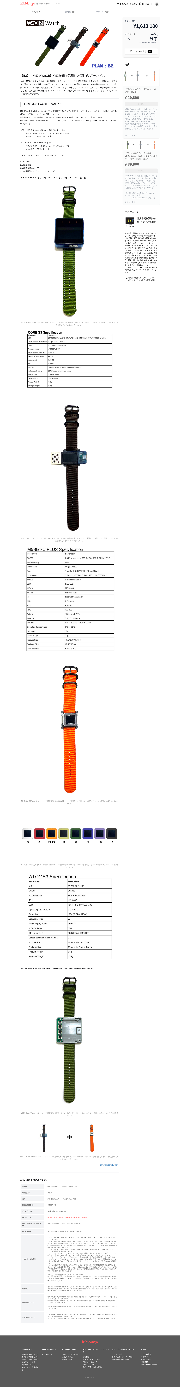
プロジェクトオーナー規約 (122, 1357)
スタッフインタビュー (91, 1359)
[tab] (69, 12)
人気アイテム (67, 1357)
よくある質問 (146, 1354)
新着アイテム (67, 1359)
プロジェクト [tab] (37, 12)
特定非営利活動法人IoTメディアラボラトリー (147, 221)
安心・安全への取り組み (92, 1367)
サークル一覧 (47, 1354)
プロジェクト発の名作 (70, 1354)
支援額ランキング (28, 1365)
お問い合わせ (146, 1359)
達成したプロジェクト (30, 1359)
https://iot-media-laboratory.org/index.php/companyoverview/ (68, 1217)
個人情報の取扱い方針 (120, 1359)
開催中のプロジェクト (30, 1354)
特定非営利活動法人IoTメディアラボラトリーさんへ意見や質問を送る (142, 279)
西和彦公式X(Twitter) (109, 1165)
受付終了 (141, 104)
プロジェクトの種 (28, 1362)
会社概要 (86, 1357)
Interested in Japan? (149, 1365)
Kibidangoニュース (90, 1362)
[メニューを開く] (157, 4)
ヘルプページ (146, 1357)
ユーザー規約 (117, 1354)
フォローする (142, 51)
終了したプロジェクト (30, 1357)
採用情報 (144, 1362)
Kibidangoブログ (89, 1364)
